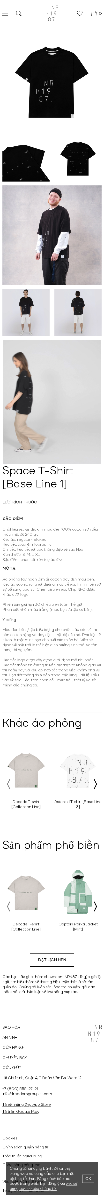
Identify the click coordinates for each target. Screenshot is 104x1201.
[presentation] (9, 784)
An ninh (9, 1037)
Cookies (9, 1138)
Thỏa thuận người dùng (22, 1156)
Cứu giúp (12, 1067)
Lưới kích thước (19, 502)
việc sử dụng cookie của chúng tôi (43, 1186)
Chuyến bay (14, 1057)
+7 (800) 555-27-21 (20, 1088)
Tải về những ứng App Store (26, 1104)
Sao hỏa (11, 1027)
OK (88, 1178)
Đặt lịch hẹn (52, 959)
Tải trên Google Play (20, 1111)
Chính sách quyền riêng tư (25, 1147)
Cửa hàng (12, 1047)
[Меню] (5, 13)
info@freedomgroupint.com (27, 1093)
